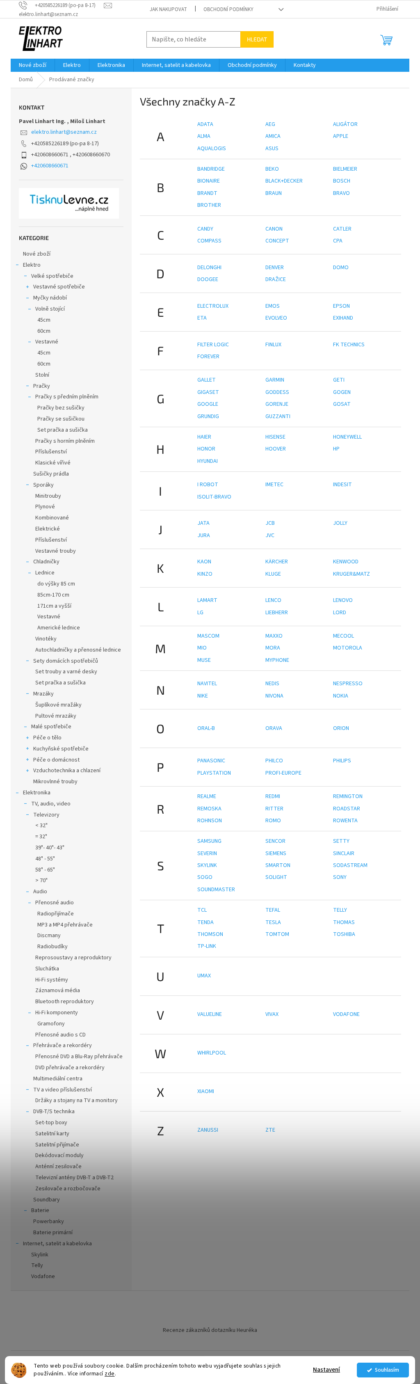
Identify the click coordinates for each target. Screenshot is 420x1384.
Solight (276, 877)
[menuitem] (33, 65)
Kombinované (52, 518)
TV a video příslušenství (62, 1090)
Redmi (272, 796)
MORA (272, 648)
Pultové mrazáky (55, 716)
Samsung (209, 841)
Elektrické (47, 529)
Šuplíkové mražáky (58, 705)
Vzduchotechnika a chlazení (66, 770)
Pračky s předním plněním (66, 397)
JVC (269, 535)
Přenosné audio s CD (60, 1035)
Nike (202, 696)
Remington (348, 796)
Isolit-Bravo (214, 497)
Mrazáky (43, 694)
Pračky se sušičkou (60, 419)
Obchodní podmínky (228, 9)
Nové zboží (36, 254)
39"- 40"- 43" (49, 848)
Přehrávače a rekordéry (62, 1045)
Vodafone (43, 1276)
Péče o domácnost (56, 760)
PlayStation (214, 773)
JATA (203, 523)
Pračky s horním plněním (65, 441)
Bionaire (208, 181)
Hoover (275, 449)
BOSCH (341, 181)
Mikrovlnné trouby (55, 782)
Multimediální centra (57, 1079)
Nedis (272, 683)
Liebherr (276, 613)
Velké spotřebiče (52, 276)
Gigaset (208, 392)
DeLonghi (209, 267)
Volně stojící (50, 309)
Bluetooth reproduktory (64, 1001)
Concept (277, 241)
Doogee (207, 279)
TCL (202, 910)
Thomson (210, 934)
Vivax (271, 1014)
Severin (207, 853)
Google (207, 404)
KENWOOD (345, 562)
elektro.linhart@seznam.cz (64, 132)
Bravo (341, 193)
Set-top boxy (51, 1123)
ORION (341, 728)
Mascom (208, 636)
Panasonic (211, 761)
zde (110, 1373)
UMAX (204, 976)
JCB (270, 523)
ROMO (273, 821)
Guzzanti (277, 416)
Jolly (340, 523)
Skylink (39, 1255)
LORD (339, 613)
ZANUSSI (207, 1130)
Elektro (32, 265)
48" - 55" (45, 859)
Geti (339, 380)
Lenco (273, 600)
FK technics (349, 345)
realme (206, 796)
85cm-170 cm (53, 595)
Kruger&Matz (351, 574)
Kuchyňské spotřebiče (61, 749)
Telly (37, 1265)
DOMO (341, 267)
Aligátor (345, 124)
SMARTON (277, 865)
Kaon (204, 562)
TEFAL (272, 910)
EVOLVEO (276, 318)
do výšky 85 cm (56, 584)
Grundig (208, 416)
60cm (43, 331)
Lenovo (343, 600)
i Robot (207, 484)
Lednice (45, 573)
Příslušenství (51, 452)
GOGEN (342, 392)
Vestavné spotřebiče (59, 287)
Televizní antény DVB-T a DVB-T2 (74, 1178)
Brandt (207, 193)
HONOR (206, 449)
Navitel (207, 683)
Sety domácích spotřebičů (65, 661)
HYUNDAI (207, 461)
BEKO (272, 169)
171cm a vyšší (54, 606)
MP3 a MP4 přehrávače (65, 925)
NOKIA (340, 696)
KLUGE (273, 574)
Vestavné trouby (55, 551)
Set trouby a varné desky (66, 672)
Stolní (42, 375)
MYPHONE (277, 660)
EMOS (272, 306)
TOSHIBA (344, 934)
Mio (202, 648)
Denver (274, 267)
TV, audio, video (51, 804)
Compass (209, 241)
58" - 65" (45, 870)
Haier (204, 437)
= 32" (41, 837)
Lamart (207, 600)
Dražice (275, 279)
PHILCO (274, 761)
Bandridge (211, 169)
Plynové (45, 507)
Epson (341, 306)
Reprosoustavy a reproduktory (73, 958)
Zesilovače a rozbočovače (67, 1189)
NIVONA (274, 696)
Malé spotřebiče (51, 727)
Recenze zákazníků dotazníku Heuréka (210, 1330)
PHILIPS (342, 761)
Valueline (209, 1014)
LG (200, 613)
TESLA (273, 922)
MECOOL (343, 636)
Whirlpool (211, 1053)
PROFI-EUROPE (283, 773)
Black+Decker (284, 181)
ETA (202, 318)
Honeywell (347, 437)
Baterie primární (53, 1232)
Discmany (49, 935)
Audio (40, 892)
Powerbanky (48, 1221)
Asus (271, 148)
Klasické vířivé (53, 463)
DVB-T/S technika (54, 1111)
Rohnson (209, 821)
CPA (337, 241)
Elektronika (36, 793)
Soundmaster (216, 889)
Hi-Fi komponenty (56, 1013)
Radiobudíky (52, 946)
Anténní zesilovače (58, 1166)
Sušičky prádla (51, 474)
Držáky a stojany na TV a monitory (76, 1100)
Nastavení (326, 1370)
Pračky (41, 386)
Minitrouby (48, 496)
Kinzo (204, 574)
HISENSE (275, 437)
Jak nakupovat (168, 9)
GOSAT (342, 404)
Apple (340, 136)
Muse (204, 660)
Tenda (205, 922)
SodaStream (350, 865)
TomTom (277, 934)
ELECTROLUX (212, 306)
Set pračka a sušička (62, 430)
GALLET (206, 380)
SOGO (204, 877)
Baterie (40, 1210)
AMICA (273, 136)
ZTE (270, 1130)
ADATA (205, 124)
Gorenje (276, 404)
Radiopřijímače (55, 914)
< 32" (41, 825)
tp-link (206, 946)
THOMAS (344, 922)
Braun (273, 193)
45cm (43, 320)
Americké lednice (58, 628)
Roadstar (346, 809)
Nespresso (348, 683)
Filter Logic (213, 345)
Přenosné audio (54, 903)
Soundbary (46, 1200)
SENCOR (275, 841)
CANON (274, 229)
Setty (341, 841)
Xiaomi (205, 1091)
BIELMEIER (345, 169)
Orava (273, 728)
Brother (209, 205)
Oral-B (206, 728)
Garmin (274, 380)
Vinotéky (46, 639)
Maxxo (274, 636)
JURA (203, 535)
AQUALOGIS (211, 148)
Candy (205, 229)
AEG (270, 124)
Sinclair (343, 853)
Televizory (46, 815)
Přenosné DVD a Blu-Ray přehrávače (79, 1056)
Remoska (209, 809)
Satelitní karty (52, 1134)
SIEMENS (275, 853)
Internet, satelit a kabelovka (57, 1244)
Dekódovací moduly (59, 1155)
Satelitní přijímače (57, 1145)
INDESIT (342, 484)
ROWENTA (345, 821)
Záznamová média (57, 990)
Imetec (274, 484)
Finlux (273, 345)
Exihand (343, 318)
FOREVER (208, 356)
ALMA (203, 136)
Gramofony (51, 1024)
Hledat (257, 39)
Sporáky (43, 485)
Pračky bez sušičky (60, 408)
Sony (340, 877)
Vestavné (46, 342)
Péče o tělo (47, 738)
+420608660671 (49, 166)
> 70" (41, 880)
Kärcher (276, 562)
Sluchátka (47, 969)
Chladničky (46, 562)
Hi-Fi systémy (51, 980)
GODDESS (277, 392)
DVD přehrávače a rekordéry (70, 1068)
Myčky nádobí (50, 298)
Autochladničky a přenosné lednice (78, 650)
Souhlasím (387, 1370)
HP (336, 449)
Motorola (347, 648)
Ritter (274, 809)
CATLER (342, 229)
